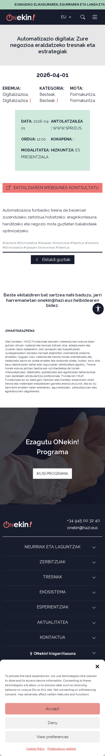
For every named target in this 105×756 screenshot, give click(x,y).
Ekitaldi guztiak (55, 259)
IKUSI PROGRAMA (52, 473)
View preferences (52, 737)
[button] (97, 666)
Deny (52, 723)
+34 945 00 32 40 (83, 520)
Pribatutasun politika (61, 748)
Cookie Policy (36, 748)
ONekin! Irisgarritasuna (54, 653)
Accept (52, 709)
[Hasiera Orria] (23, 17)
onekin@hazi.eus (82, 527)
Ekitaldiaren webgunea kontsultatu (55, 187)
